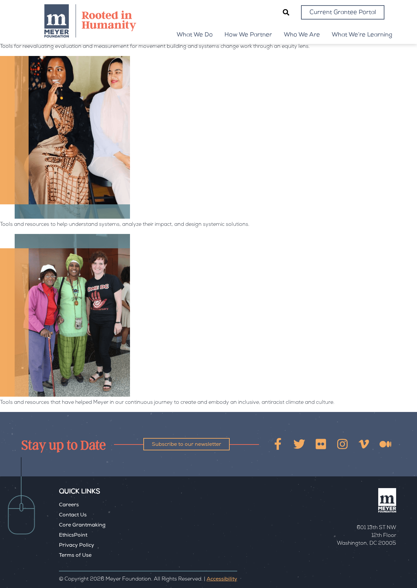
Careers (69, 505)
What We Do (195, 35)
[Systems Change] (65, 217)
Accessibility (222, 579)
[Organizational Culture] (65, 395)
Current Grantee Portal (342, 13)
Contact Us (73, 515)
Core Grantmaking (82, 525)
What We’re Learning (362, 35)
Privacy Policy (76, 545)
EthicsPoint (73, 535)
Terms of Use (75, 555)
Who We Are (302, 35)
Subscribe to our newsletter (186, 444)
